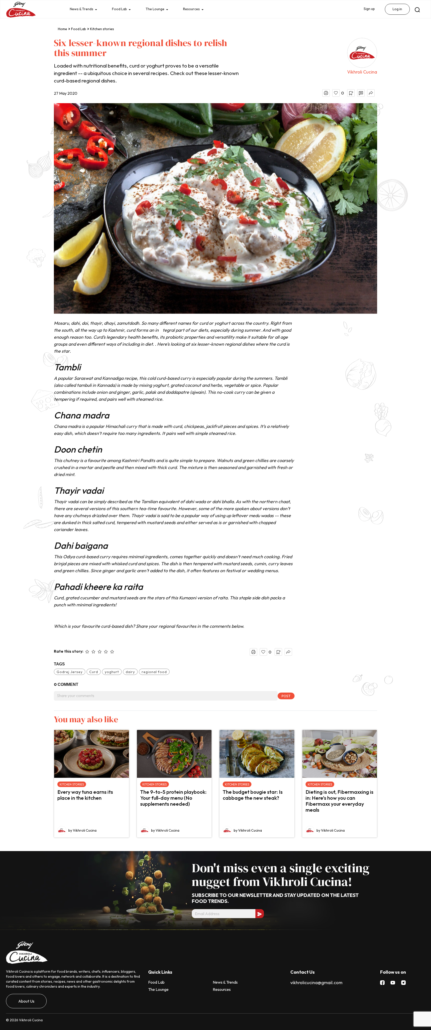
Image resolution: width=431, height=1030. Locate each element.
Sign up (368, 9)
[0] (336, 93)
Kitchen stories (102, 29)
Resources (197, 9)
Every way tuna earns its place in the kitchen (85, 795)
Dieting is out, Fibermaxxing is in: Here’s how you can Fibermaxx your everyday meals (339, 801)
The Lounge (159, 9)
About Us (26, 1001)
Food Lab (121, 9)
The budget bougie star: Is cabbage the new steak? (253, 795)
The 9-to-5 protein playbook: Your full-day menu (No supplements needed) (173, 798)
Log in (397, 9)
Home (62, 29)
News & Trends (82, 9)
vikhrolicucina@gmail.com (316, 982)
